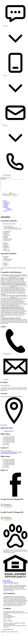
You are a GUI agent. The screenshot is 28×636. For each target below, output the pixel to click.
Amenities (5, 204)
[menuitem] (15, 200)
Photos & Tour (6, 203)
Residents (5, 207)
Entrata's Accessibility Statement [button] (10, 582)
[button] (15, 547)
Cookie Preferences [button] (7, 581)
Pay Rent (8, 208)
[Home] (10, 198)
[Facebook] (15, 496)
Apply (4, 211)
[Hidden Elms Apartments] (7, 509)
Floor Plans (6, 202)
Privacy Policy (6, 580)
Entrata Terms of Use (8, 629)
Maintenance (9, 209)
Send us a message (7, 620)
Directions (5, 205)
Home (4, 200)
